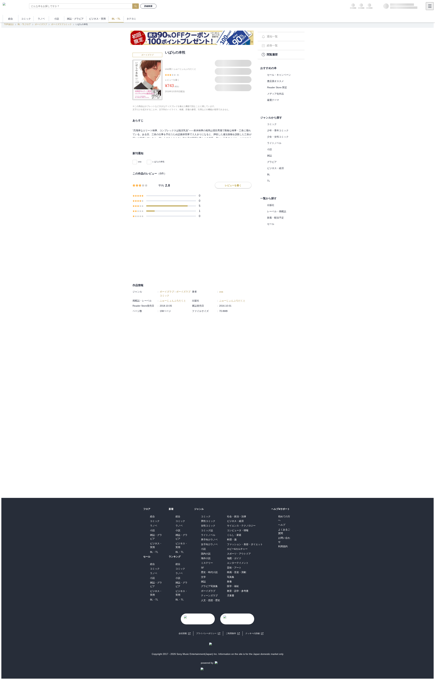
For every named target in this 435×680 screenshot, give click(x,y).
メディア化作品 (275, 93)
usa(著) (168, 69)
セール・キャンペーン (279, 74)
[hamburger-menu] (430, 6)
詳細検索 (148, 6)
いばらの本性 (158, 162)
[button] (254, 633)
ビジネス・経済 (275, 168)
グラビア (272, 162)
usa (139, 162)
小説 (269, 149)
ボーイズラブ (41, 24)
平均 (161, 185)
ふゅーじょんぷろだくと (185, 69)
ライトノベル (274, 143)
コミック (272, 124)
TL (268, 180)
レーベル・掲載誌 (276, 211)
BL (268, 174)
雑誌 (269, 155)
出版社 (270, 205)
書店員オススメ (275, 81)
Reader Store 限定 (277, 87)
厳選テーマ (273, 100)
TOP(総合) (9, 24)
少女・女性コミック (278, 136)
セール (270, 224)
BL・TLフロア (24, 24)
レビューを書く (172, 80)
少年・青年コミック (278, 130)
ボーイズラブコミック (61, 24)
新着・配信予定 (275, 217)
